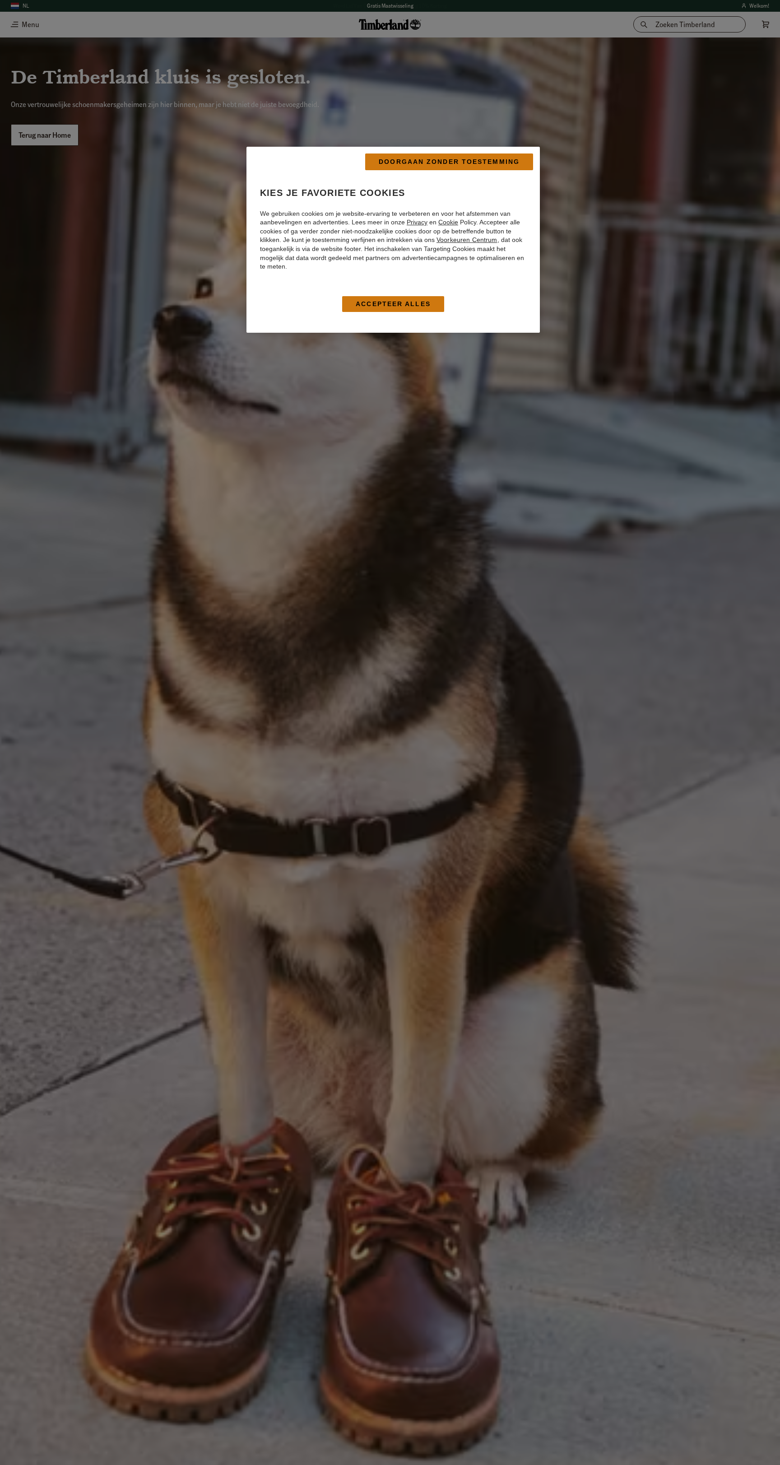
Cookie (448, 222)
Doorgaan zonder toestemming (449, 161)
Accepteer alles (393, 303)
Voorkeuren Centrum (466, 239)
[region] (393, 240)
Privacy (417, 222)
